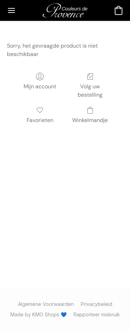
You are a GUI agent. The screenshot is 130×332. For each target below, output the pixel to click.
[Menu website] (11, 10)
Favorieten (40, 120)
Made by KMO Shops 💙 (38, 314)
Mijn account (40, 86)
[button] (65, 10)
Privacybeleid (96, 304)
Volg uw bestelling (90, 90)
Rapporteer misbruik (96, 314)
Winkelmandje (90, 120)
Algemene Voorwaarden (46, 304)
